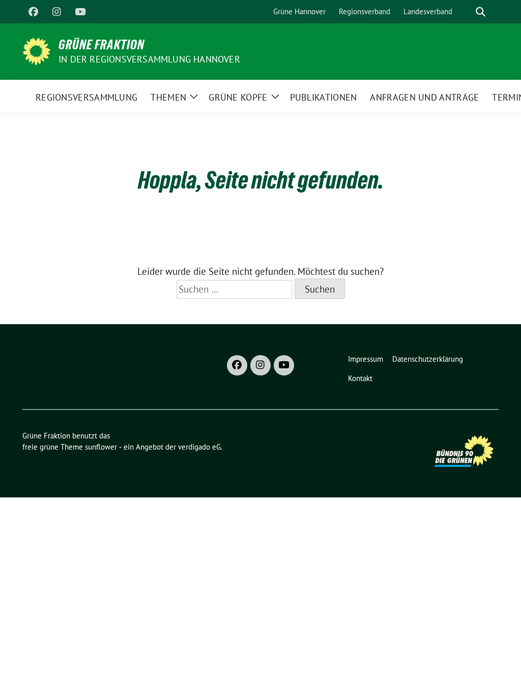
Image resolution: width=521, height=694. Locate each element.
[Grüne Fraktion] (36, 50)
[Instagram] (56, 12)
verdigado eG (199, 447)
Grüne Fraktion (101, 44)
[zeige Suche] (480, 12)
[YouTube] (80, 12)
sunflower (101, 447)
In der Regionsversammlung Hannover (149, 59)
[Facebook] (33, 12)
